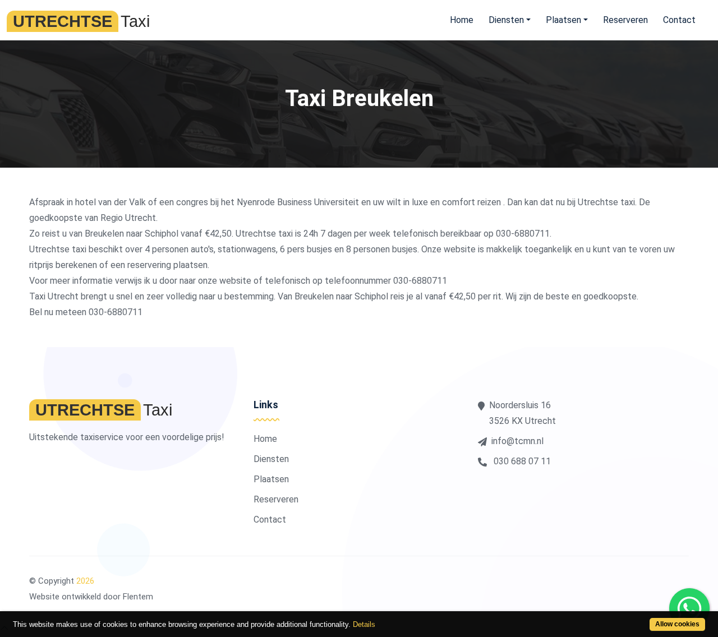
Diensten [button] (506, 20)
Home (461, 20)
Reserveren (625, 20)
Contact (679, 20)
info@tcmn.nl (517, 441)
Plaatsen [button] (563, 20)
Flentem (138, 597)
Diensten (271, 459)
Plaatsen (271, 479)
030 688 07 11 (521, 461)
